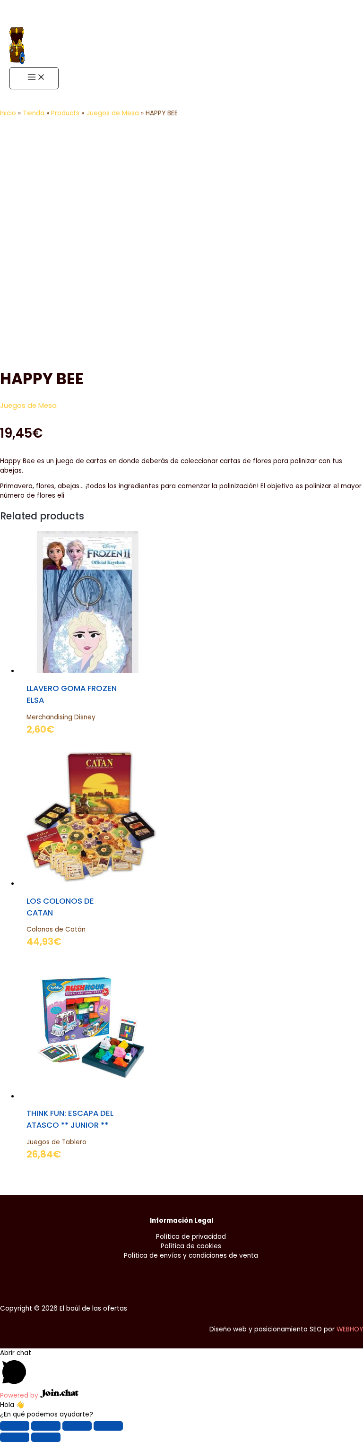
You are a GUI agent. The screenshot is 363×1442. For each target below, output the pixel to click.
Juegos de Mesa (28, 405)
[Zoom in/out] (108, 1426)
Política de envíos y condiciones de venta (191, 1255)
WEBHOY (350, 1329)
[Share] (45, 1426)
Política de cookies (191, 1246)
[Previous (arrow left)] (14, 1437)
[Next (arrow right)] (45, 1437)
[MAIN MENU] (34, 78)
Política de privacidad (191, 1236)
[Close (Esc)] (14, 1426)
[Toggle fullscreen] (77, 1426)
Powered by (20, 1395)
